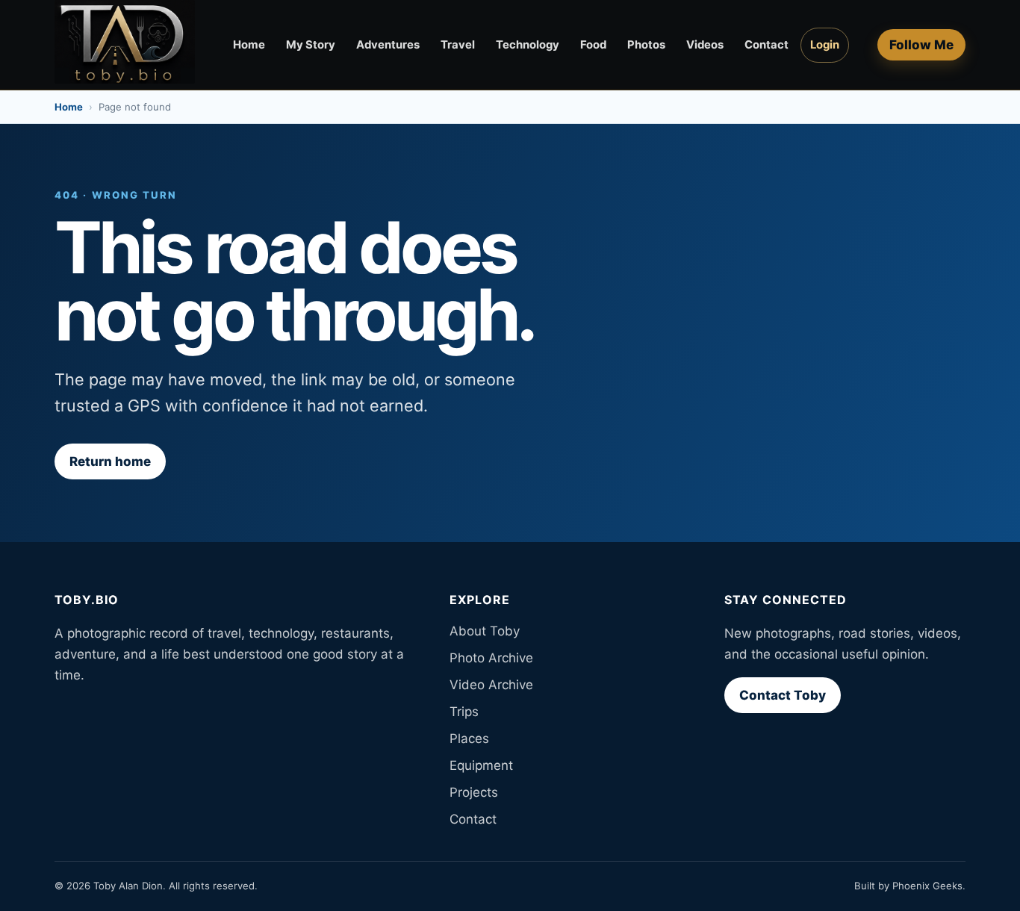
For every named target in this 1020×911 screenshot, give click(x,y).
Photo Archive (491, 657)
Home (249, 45)
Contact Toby (782, 695)
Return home (110, 461)
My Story (310, 45)
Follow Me (921, 44)
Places (469, 738)
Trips (464, 711)
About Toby (485, 631)
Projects (474, 792)
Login (824, 45)
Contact (766, 45)
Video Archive (491, 684)
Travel (458, 45)
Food (593, 45)
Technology (527, 45)
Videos (705, 45)
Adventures (388, 45)
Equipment (481, 765)
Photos (646, 45)
